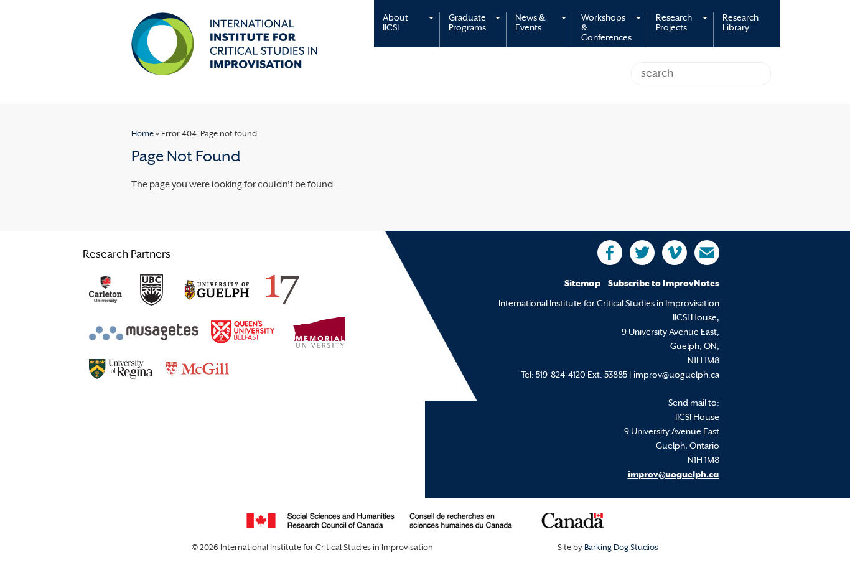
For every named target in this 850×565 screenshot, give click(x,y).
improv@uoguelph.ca (673, 475)
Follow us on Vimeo (674, 252)
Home (142, 134)
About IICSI (395, 23)
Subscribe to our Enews (706, 252)
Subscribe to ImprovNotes (663, 284)
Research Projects (674, 23)
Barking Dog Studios (621, 548)
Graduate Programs (467, 23)
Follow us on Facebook (609, 252)
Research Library (740, 23)
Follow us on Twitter (642, 252)
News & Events (530, 23)
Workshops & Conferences (606, 28)
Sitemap (582, 284)
